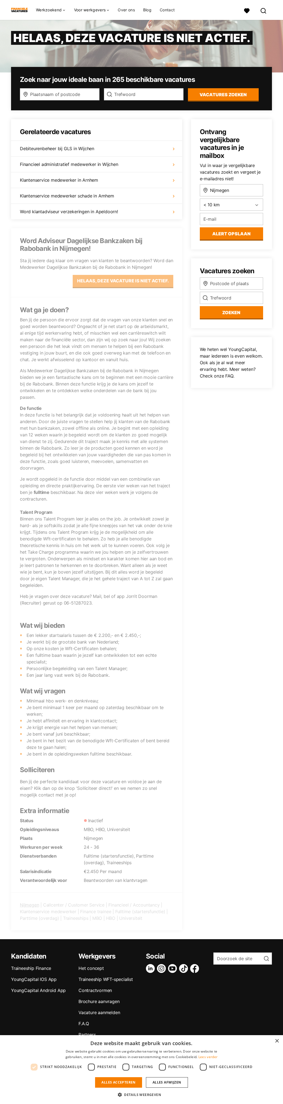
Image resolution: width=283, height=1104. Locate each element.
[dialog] (141, 1069)
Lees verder (208, 1056)
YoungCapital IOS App (34, 979)
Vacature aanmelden (99, 1012)
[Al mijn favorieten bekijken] (246, 10)
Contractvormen (95, 990)
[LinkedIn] (151, 968)
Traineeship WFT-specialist (105, 979)
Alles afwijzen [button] (167, 1082)
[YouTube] (173, 968)
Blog (147, 10)
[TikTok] (184, 968)
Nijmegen (29, 905)
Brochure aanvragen (98, 1001)
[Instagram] (162, 968)
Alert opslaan (231, 233)
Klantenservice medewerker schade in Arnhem (67, 196)
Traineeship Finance (31, 968)
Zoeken (231, 312)
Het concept (91, 968)
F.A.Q (83, 1023)
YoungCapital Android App (38, 990)
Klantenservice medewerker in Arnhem (59, 180)
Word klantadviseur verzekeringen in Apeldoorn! (69, 211)
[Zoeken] (263, 10)
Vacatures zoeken (223, 94)
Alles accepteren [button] (118, 1082)
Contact (167, 10)
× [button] (277, 1041)
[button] (141, 1094)
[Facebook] (195, 968)
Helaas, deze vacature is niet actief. (123, 280)
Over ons (126, 10)
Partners (87, 1034)
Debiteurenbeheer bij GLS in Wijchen (57, 148)
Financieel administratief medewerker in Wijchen (69, 164)
